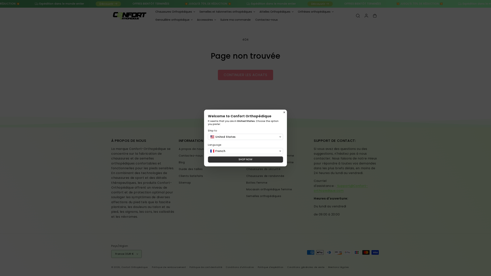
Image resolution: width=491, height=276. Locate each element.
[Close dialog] (284, 112)
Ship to (212, 130)
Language (215, 144)
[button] (245, 137)
